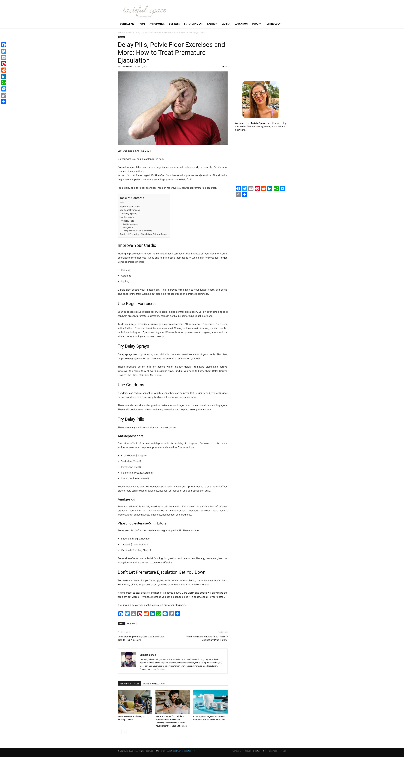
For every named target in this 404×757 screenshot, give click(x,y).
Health (129, 32)
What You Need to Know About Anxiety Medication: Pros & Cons (207, 638)
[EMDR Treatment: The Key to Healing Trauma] (135, 702)
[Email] (4, 57)
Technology (273, 23)
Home (142, 23)
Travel (248, 750)
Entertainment (193, 23)
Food (255, 23)
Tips (265, 750)
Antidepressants (130, 224)
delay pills (131, 623)
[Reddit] (4, 70)
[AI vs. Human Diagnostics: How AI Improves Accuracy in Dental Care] (210, 702)
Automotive (157, 23)
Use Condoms (126, 217)
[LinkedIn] (4, 76)
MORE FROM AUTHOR (154, 683)
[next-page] (125, 732)
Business (174, 23)
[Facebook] (4, 45)
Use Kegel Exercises (129, 210)
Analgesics (128, 227)
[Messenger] (4, 89)
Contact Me (127, 23)
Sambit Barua (126, 66)
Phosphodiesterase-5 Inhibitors (137, 231)
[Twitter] (4, 51)
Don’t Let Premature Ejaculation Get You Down (143, 234)
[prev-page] (120, 732)
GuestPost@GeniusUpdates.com (181, 750)
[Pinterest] (4, 64)
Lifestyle (256, 750)
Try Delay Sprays (128, 213)
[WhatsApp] (4, 83)
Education (241, 23)
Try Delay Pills (126, 221)
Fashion (212, 23)
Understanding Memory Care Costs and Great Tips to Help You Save (141, 638)
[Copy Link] (4, 95)
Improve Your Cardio (129, 206)
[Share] (4, 101)
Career (226, 23)
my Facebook (160, 669)
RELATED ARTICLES (129, 683)
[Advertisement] (260, 55)
